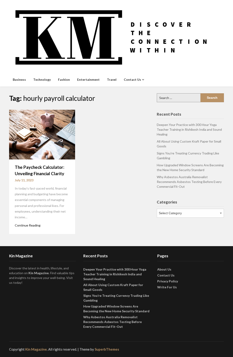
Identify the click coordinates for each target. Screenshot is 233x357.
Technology (42, 79)
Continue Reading (28, 225)
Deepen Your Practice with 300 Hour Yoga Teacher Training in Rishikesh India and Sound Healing (189, 129)
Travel (111, 79)
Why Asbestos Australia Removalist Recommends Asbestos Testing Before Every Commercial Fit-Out (189, 181)
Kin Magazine (38, 273)
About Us (164, 269)
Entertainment (88, 79)
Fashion (64, 79)
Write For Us (167, 287)
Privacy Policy (167, 281)
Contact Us (132, 79)
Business (19, 79)
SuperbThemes (107, 349)
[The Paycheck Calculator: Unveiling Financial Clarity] (42, 134)
